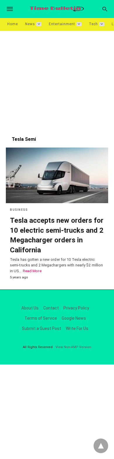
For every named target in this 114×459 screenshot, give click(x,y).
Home (12, 24)
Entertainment (62, 24)
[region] (57, 80)
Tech (93, 24)
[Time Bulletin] (56, 9)
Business (18, 209)
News (30, 24)
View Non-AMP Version (73, 347)
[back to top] (101, 446)
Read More (32, 271)
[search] (104, 9)
